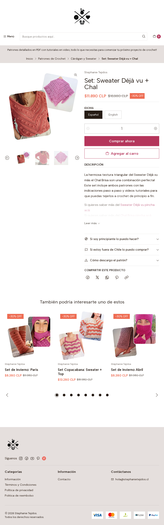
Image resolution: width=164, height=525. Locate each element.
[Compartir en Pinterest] (116, 277)
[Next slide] (77, 158)
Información (13, 479)
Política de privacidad (19, 490)
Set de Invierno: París (21, 370)
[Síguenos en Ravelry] (44, 458)
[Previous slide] (8, 158)
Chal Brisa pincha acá (135, 215)
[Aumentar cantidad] (155, 128)
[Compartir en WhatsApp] (107, 277)
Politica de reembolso (19, 495)
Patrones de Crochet (52, 58)
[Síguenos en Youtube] (32, 458)
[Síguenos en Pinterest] (38, 458)
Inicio (29, 58)
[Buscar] (143, 37)
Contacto (64, 479)
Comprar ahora (122, 141)
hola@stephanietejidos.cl (132, 479)
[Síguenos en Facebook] (27, 458)
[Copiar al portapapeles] (126, 277)
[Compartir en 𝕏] (97, 277)
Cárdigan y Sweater (83, 58)
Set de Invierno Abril (127, 370)
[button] (56, 395)
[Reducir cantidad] (88, 128)
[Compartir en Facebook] (87, 277)
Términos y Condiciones (20, 484)
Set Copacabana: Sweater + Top (80, 372)
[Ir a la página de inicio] (82, 17)
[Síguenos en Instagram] (21, 458)
